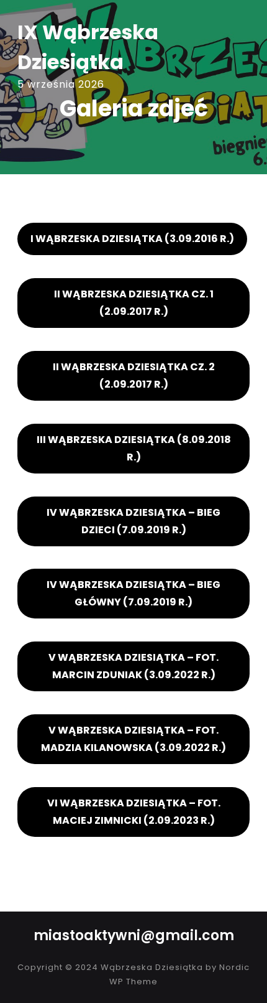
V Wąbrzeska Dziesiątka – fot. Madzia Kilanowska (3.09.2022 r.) (133, 739)
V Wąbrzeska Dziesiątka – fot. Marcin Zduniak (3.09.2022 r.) (133, 666)
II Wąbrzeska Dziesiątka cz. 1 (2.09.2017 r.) (134, 303)
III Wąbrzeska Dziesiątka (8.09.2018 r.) (134, 448)
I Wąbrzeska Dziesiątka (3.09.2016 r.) (132, 238)
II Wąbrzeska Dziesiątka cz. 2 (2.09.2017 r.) (134, 375)
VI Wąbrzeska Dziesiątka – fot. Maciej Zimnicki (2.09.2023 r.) (133, 812)
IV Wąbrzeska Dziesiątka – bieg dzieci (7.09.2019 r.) (133, 521)
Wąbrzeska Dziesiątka (152, 967)
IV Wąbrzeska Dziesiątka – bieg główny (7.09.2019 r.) (133, 593)
